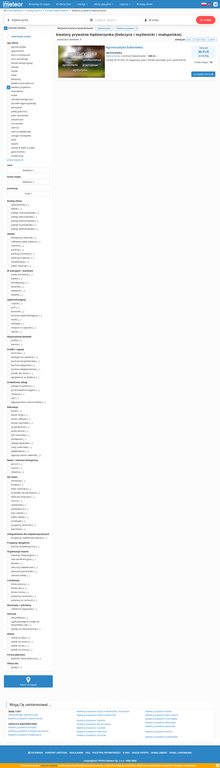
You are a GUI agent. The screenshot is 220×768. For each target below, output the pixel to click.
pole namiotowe (19, 115)
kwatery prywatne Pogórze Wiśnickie (96, 715)
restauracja (17, 155)
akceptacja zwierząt (23, 237)
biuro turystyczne (20, 54)
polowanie (18, 439)
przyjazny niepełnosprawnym (29, 537)
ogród (16, 331)
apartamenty (20, 204)
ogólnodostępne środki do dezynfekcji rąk (25, 623)
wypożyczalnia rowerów (25, 455)
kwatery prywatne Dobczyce (92, 731)
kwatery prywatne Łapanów (160, 726)
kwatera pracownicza (22, 83)
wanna (16, 344)
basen (16, 410)
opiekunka (18, 504)
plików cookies (49, 765)
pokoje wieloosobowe (24, 228)
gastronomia (18, 151)
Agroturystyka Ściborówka (124, 47)
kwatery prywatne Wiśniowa (160, 722)
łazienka (17, 286)
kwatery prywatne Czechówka (161, 718)
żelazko (17, 294)
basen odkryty (20, 418)
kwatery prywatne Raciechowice (94, 724)
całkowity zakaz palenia (25, 241)
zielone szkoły (20, 575)
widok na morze (21, 649)
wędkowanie (19, 451)
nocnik (16, 500)
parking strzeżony (22, 253)
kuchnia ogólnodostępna (26, 315)
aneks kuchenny (21, 274)
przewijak (18, 520)
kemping (16, 79)
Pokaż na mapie (28, 684)
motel (14, 95)
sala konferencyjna (23, 559)
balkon (16, 278)
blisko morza (20, 592)
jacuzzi (16, 463)
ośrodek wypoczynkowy (23, 103)
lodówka (17, 323)
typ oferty (12, 42)
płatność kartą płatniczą (26, 658)
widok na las (19, 645)
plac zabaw (19, 512)
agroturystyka (18, 46)
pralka (16, 340)
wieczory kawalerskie (24, 567)
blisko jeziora (20, 584)
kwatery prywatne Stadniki (91, 720)
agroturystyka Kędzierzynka (23, 714)
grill (15, 307)
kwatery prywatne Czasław (91, 727)
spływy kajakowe (22, 443)
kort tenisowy (20, 435)
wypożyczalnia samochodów (28, 402)
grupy (16, 667)
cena (9, 165)
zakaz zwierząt (21, 265)
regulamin (76, 752)
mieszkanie (17, 91)
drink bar (18, 353)
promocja (12, 188)
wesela (16, 563)
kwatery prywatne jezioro (158, 731)
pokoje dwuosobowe (24, 216)
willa (13, 139)
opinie (212, 39)
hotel (14, 75)
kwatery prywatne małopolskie (161, 736)
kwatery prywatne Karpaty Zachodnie (28, 731)
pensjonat (16, 107)
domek (14, 67)
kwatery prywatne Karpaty (22, 727)
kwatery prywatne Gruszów (91, 735)
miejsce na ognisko (23, 327)
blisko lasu (18, 588)
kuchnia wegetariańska (25, 369)
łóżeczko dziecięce (23, 496)
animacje (18, 480)
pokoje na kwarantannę (25, 628)
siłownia (17, 471)
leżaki (16, 319)
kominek (17, 311)
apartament (17, 50)
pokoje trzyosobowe (23, 224)
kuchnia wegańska (23, 365)
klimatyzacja (19, 282)
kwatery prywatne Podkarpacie (24, 734)
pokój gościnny (19, 111)
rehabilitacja (20, 261)
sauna (16, 467)
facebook (36, 752)
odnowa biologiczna (22, 99)
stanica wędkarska (21, 131)
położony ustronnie (23, 596)
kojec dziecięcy (21, 488)
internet (17, 245)
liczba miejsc (14, 176)
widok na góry (20, 637)
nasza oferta (140, 752)
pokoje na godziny (23, 385)
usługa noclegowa (21, 135)
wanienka (18, 529)
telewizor (18, 290)
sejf (15, 398)
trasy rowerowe (21, 447)
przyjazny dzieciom (23, 525)
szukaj (207, 19)
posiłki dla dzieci (22, 373)
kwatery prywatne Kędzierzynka (25, 718)
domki (16, 208)
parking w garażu (22, 257)
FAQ (87, 752)
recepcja (17, 394)
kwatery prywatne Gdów (158, 711)
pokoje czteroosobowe (25, 212)
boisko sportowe (22, 422)
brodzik (17, 484)
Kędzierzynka (113, 55)
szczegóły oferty (202, 74)
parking (17, 249)
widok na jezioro (22, 641)
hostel (14, 71)
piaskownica (19, 508)
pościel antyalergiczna (25, 546)
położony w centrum (24, 600)
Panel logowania (180, 752)
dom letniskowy (19, 58)
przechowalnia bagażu (25, 390)
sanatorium (17, 119)
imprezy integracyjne (24, 555)
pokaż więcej (14, 159)
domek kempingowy (22, 63)
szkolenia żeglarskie (24, 608)
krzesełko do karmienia (25, 492)
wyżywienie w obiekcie (25, 377)
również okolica (16, 27)
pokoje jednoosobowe (24, 220)
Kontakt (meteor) (56, 752)
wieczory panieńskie (24, 571)
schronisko (17, 123)
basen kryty (19, 414)
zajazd (14, 143)
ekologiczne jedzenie (24, 357)
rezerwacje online (21, 36)
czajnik (16, 303)
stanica (15, 127)
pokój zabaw (19, 516)
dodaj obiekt (159, 752)
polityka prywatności (106, 752)
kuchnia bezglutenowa (25, 361)
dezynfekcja (19, 617)
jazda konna (19, 430)
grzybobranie (20, 426)
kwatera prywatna (20, 87)
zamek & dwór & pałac (23, 147)
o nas (126, 752)
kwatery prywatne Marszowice (161, 715)
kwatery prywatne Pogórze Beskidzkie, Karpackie (103, 711)
